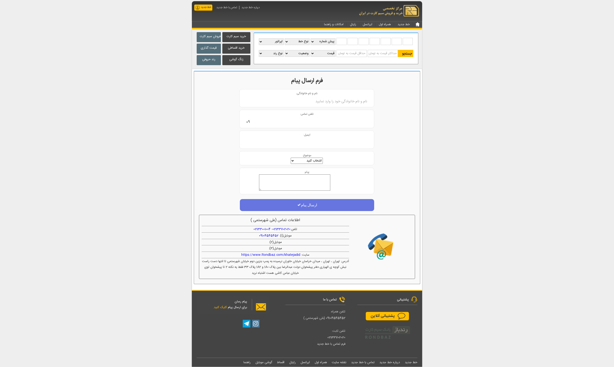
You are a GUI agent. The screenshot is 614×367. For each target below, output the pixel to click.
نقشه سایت (339, 362)
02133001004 (262, 229)
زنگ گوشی (236, 59)
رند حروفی (208, 59)
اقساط (280, 362)
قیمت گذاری (209, 48)
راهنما (247, 362)
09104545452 (268, 235)
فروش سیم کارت (210, 36)
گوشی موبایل (263, 362)
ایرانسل (305, 362)
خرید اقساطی (236, 48)
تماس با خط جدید (226, 7)
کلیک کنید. (220, 307)
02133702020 (281, 229)
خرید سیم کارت (236, 36)
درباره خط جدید (251, 7)
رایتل (292, 362)
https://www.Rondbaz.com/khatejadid (270, 255)
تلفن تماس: (306, 114)
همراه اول (321, 362)
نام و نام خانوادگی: (307, 93)
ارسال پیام (309, 205)
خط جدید (206, 7)
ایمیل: (306, 134)
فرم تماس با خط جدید (331, 344)
